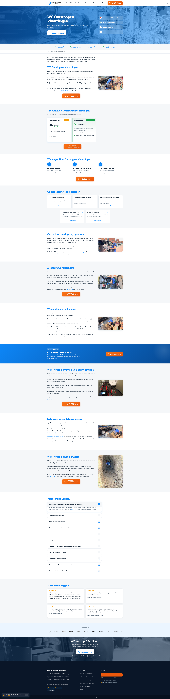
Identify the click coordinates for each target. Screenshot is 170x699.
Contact (100, 3)
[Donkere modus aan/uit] (167, 3)
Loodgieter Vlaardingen (84, 686)
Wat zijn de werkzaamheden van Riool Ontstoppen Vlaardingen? (65, 546)
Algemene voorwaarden (100, 697)
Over (94, 3)
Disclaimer (116, 697)
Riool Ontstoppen (59, 254)
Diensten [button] (87, 3)
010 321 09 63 (64, 91)
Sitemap (121, 697)
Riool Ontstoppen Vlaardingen (74, 3)
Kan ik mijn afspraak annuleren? (57, 515)
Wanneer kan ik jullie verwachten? (57, 521)
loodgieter (83, 252)
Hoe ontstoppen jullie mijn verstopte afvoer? (60, 564)
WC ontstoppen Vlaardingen (85, 680)
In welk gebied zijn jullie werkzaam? (58, 552)
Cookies (111, 697)
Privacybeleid (8, 695)
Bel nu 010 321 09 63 (108, 675)
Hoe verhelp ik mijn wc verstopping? (58, 570)
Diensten (52, 51)
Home (48, 51)
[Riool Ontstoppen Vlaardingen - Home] (54, 3)
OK (26, 695)
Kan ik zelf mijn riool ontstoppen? (57, 558)
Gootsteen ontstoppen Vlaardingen (87, 677)
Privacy (107, 697)
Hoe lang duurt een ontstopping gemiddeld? (60, 527)
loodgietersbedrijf (51, 433)
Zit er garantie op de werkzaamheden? (59, 540)
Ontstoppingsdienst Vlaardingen (55, 437)
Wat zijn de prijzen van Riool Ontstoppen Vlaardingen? (62, 534)
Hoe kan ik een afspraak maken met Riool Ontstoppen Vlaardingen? (66, 504)
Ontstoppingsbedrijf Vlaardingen (86, 683)
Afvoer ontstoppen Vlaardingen (86, 673)
